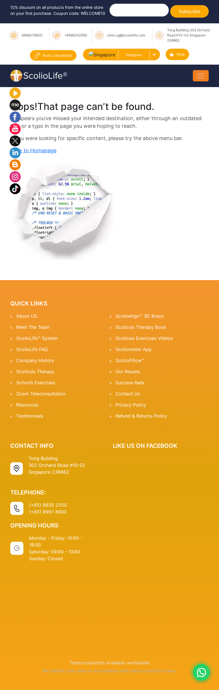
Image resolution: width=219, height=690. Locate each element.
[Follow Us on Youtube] (15, 129)
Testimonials (29, 416)
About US (26, 316)
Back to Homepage (33, 150)
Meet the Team (33, 327)
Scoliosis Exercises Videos (144, 338)
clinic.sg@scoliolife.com (126, 35)
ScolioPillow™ (130, 360)
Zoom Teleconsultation (41, 394)
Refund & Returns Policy (141, 416)
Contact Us (127, 394)
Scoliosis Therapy (35, 371)
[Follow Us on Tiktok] (15, 188)
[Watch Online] (15, 93)
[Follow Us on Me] (15, 105)
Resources (27, 405)
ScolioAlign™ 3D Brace (139, 316)
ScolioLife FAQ (32, 349)
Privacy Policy (130, 405)
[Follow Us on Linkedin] (15, 152)
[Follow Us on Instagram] (15, 176)
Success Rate (129, 382)
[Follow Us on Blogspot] (15, 164)
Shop (181, 54)
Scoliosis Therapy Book (140, 327)
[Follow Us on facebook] (15, 117)
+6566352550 (75, 35)
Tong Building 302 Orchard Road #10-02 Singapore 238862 (188, 35)
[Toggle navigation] (201, 75)
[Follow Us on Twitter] (15, 140)
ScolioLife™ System (37, 338)
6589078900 (32, 35)
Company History (35, 360)
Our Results (127, 371)
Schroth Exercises (35, 382)
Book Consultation (57, 55)
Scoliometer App (133, 349)
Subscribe (189, 11)
